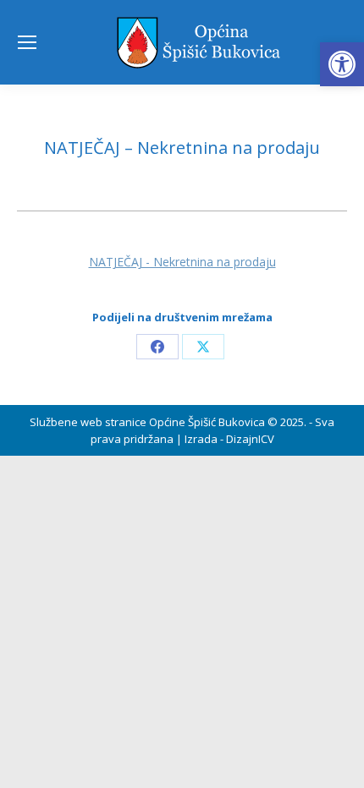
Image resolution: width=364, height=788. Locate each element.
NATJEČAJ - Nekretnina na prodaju (182, 262)
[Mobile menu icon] (27, 42)
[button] (342, 64)
